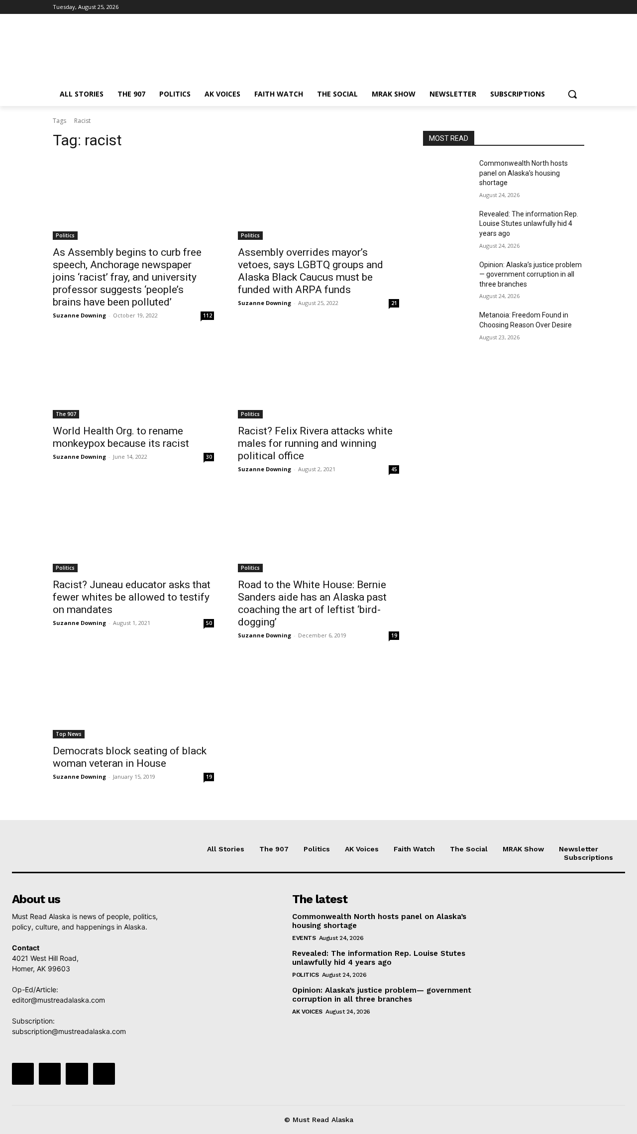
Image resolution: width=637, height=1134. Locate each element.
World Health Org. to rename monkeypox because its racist (121, 437)
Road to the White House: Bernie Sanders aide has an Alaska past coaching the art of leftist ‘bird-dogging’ (312, 603)
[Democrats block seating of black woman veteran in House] (133, 698)
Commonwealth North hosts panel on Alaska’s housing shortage (523, 173)
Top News (69, 733)
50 (209, 622)
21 (394, 303)
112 (207, 315)
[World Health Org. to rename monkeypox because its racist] (133, 378)
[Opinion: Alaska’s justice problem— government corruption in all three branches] (447, 277)
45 (394, 469)
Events (304, 937)
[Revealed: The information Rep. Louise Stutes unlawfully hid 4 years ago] (447, 226)
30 (209, 456)
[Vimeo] (564, 7)
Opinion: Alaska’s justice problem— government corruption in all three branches (530, 274)
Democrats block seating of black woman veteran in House (130, 757)
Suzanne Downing (79, 315)
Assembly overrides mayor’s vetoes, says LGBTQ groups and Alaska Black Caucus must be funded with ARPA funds (310, 271)
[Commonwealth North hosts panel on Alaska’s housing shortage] (447, 176)
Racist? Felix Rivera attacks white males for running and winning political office (315, 443)
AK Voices (307, 1011)
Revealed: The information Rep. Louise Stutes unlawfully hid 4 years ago (528, 223)
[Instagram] (537, 7)
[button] (572, 94)
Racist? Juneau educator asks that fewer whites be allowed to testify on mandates (132, 597)
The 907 (66, 414)
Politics (65, 235)
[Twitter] (551, 7)
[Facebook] (523, 7)
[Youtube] (578, 7)
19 (394, 635)
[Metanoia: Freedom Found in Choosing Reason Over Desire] (447, 327)
